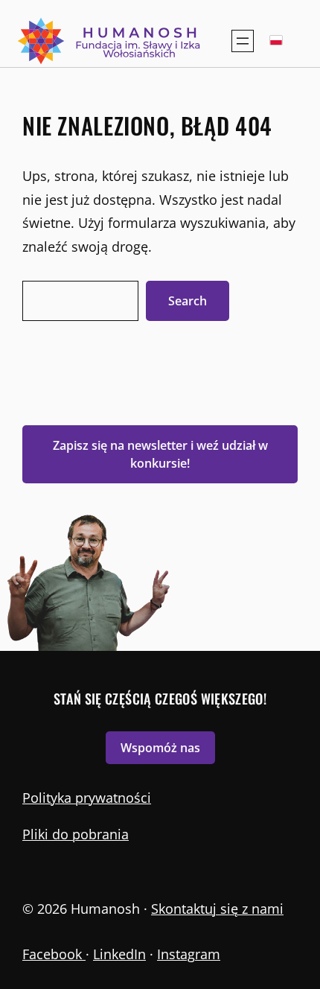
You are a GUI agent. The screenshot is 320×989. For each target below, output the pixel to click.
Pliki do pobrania (75, 834)
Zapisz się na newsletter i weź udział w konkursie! (160, 454)
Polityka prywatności (86, 798)
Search (187, 301)
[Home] (110, 41)
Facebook (54, 954)
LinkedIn (119, 954)
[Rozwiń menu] (242, 41)
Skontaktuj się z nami (217, 909)
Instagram (188, 954)
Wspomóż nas (160, 748)
